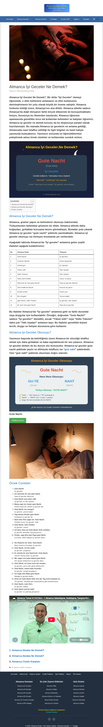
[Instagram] (49, 719)
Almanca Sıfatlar (51, 689)
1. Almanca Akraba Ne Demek (26, 650)
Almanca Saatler (78, 696)
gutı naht (70, 349)
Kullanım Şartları (35, 674)
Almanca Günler (78, 693)
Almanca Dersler (40, 19)
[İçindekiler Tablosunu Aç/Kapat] (31, 201)
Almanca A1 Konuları (24, 686)
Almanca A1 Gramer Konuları (24, 700)
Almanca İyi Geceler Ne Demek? (23, 204)
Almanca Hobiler (78, 703)
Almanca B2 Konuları (24, 696)
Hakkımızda (24, 674)
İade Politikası (59, 674)
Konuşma (28, 667)
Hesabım (86, 19)
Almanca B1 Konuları (24, 693)
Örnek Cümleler (17, 209)
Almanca (17, 667)
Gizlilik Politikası (47, 674)
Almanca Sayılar (78, 686)
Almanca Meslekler (51, 693)
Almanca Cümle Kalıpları (26, 661)
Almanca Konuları (23, 19)
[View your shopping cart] (94, 19)
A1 (12, 667)
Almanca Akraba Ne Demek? (28, 656)
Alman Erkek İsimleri (51, 700)
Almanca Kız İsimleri (51, 703)
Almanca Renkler (78, 689)
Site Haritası (77, 674)
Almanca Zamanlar (79, 700)
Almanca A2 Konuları (24, 689)
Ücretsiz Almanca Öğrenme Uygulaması (51, 710)
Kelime (22, 667)
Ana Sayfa (9, 19)
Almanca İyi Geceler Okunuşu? (22, 207)
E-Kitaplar (53, 19)
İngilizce (76, 19)
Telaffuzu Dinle (18, 420)
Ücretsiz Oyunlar (51, 712)
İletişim (68, 674)
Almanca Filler (51, 686)
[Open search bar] (98, 19)
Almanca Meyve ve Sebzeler (51, 696)
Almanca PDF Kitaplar (24, 703)
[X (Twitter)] (53, 719)
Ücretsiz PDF (65, 19)
